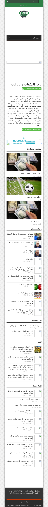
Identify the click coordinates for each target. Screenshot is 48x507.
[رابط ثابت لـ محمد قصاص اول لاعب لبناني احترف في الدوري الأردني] (37, 424)
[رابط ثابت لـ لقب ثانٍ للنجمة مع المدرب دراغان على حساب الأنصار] (37, 396)
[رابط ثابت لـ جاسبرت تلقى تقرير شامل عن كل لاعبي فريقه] (37, 441)
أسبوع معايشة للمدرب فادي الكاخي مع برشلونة (24, 325)
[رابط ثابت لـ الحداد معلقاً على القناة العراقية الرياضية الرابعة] (37, 337)
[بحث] (8, 1)
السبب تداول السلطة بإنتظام (23, 293)
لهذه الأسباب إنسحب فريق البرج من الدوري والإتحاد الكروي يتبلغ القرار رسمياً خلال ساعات (21, 349)
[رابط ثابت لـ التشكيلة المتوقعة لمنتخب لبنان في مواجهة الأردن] (37, 458)
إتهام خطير (29, 259)
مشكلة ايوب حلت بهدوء (25, 427)
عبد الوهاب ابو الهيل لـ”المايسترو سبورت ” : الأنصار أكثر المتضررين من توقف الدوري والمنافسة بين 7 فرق (20, 367)
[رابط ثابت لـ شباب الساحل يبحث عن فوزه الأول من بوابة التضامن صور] (37, 362)
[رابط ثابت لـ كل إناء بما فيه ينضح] (37, 256)
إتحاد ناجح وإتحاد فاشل (25, 284)
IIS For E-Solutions (23, 505)
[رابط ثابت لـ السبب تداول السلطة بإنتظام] (37, 298)
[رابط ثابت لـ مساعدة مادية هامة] (24, 194)
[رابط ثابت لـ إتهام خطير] (37, 265)
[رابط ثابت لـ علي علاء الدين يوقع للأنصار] (37, 416)
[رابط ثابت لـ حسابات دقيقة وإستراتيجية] (24, 170)
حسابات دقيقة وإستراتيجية (31, 173)
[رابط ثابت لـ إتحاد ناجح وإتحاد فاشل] (37, 290)
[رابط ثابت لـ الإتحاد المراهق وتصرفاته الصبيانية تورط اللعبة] (37, 307)
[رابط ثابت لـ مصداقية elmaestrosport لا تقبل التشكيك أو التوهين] (37, 239)
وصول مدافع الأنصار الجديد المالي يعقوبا (27, 405)
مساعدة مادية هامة (34, 197)
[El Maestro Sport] (24, 16)
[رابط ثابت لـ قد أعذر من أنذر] (24, 218)
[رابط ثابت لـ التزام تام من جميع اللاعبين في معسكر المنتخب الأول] (37, 466)
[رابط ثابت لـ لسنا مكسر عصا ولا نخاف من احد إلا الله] (37, 248)
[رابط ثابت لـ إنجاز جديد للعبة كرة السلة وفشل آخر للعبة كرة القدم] (37, 281)
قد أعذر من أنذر (35, 221)
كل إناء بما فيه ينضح (26, 251)
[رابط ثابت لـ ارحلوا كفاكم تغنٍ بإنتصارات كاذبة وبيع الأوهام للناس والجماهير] (37, 315)
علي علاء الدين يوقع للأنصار (24, 411)
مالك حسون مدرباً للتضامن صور (30, 399)
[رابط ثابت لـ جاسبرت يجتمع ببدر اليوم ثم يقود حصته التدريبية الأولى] (37, 450)
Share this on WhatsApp (33, 89)
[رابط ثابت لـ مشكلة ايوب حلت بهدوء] (37, 433)
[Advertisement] (25, 26)
